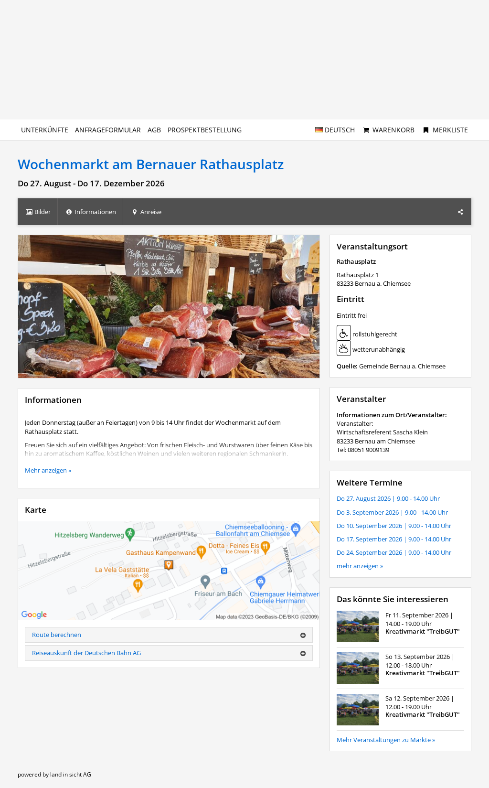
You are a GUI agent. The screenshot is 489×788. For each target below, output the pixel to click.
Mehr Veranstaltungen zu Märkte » (386, 739)
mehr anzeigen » (360, 565)
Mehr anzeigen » (48, 470)
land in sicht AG (70, 774)
